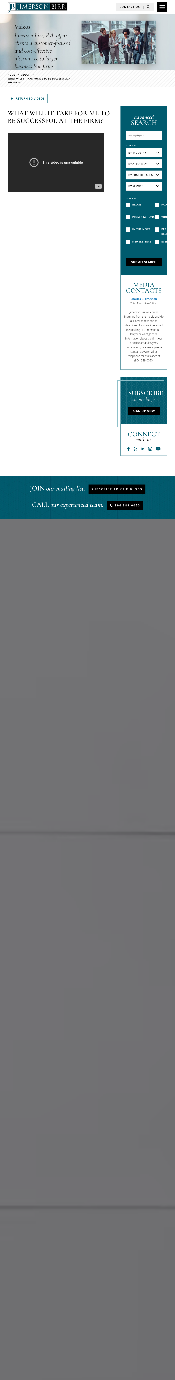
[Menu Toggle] (162, 7)
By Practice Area (140, 175)
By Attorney (137, 164)
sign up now (144, 411)
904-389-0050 (127, 505)
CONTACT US (129, 7)
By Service (135, 186)
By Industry (137, 153)
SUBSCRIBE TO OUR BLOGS (117, 489)
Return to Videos (30, 98)
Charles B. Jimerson (144, 299)
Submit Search (144, 262)
